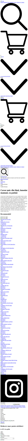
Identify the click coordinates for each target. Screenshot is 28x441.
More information (4, 179)
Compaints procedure (14, 407)
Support (23, 405)
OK (1, 180)
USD (7, 96)
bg (8, 76)
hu (5, 76)
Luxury (14, 2)
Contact (22, 2)
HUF (11, 96)
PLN (9, 96)
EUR (4, 96)
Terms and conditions (5, 407)
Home (2, 2)
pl (3, 76)
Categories (3, 181)
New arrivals (10, 2)
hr (9, 76)
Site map (2, 422)
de (7, 76)
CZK (2, 96)
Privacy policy (22, 407)
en (2, 76)
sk (4, 76)
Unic (2, 183)
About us (19, 2)
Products (5, 2)
